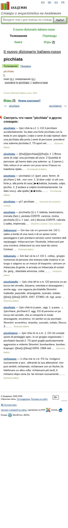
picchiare (14, 105)
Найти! (60, 20)
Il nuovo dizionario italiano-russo (34, 29)
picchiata (9, 128)
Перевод (25, 66)
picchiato (9, 307)
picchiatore (55, 105)
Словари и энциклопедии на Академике (31, 13)
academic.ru (14, 6)
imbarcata (10, 255)
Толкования (18, 35)
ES (56, 2)
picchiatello (11, 281)
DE (49, 2)
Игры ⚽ (49, 42)
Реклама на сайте (39, 399)
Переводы (50, 35)
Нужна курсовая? (29, 100)
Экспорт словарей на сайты (14, 410)
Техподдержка (23, 399)
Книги (18, 42)
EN (42, 2)
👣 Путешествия (9, 405)
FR (62, 2)
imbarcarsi (10, 230)
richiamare (10, 358)
